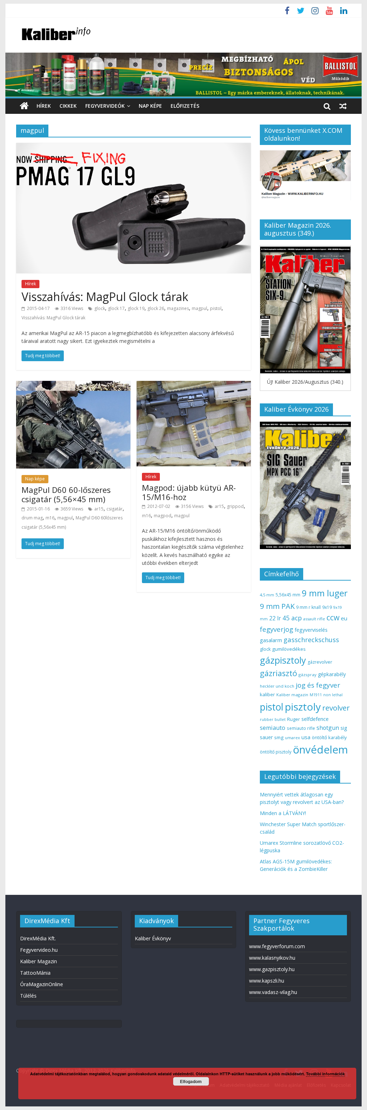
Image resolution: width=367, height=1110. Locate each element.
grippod (235, 506)
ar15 (99, 509)
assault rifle (314, 618)
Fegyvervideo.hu (39, 949)
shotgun (327, 728)
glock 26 (155, 308)
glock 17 (116, 308)
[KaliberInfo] (24, 106)
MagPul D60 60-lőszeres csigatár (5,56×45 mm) (66, 494)
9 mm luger (325, 593)
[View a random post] (343, 105)
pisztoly (303, 706)
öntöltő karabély (329, 737)
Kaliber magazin (292, 694)
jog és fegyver (318, 685)
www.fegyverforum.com (277, 946)
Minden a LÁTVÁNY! (283, 813)
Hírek (44, 105)
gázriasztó (278, 673)
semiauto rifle (301, 728)
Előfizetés (185, 105)
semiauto (272, 728)
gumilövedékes (289, 649)
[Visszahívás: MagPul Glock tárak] (133, 147)
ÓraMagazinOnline (41, 984)
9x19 (327, 607)
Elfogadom (191, 1081)
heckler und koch (277, 686)
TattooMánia (35, 972)
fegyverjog (276, 629)
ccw (333, 617)
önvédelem (320, 749)
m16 (50, 518)
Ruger (293, 719)
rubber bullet (273, 719)
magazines (178, 308)
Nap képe (150, 105)
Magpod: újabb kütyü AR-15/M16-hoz (189, 492)
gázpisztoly (283, 660)
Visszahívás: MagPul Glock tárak (105, 296)
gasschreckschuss (311, 639)
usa (305, 737)
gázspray (307, 674)
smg (278, 737)
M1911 (316, 694)
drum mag (32, 518)
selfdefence (315, 718)
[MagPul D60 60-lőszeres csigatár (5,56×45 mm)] (73, 385)
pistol (215, 308)
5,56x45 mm (288, 595)
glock (99, 308)
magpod (162, 516)
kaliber (267, 694)
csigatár (114, 509)
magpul (199, 308)
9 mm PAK (277, 606)
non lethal (333, 694)
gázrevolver (320, 662)
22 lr (275, 618)
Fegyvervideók (105, 105)
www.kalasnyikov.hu (272, 957)
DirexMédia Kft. (38, 938)
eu (344, 618)
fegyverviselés (311, 629)
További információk (325, 1073)
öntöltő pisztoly (275, 752)
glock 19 (136, 308)
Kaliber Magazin (38, 961)
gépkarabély (332, 674)
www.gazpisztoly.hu (272, 969)
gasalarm (271, 640)
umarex (292, 737)
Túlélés (28, 995)
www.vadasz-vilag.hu (273, 992)
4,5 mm (267, 594)
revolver (336, 708)
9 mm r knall (308, 607)
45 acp (292, 618)
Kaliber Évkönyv (153, 938)
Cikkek (68, 105)
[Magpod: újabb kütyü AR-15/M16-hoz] (194, 385)
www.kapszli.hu (266, 980)
